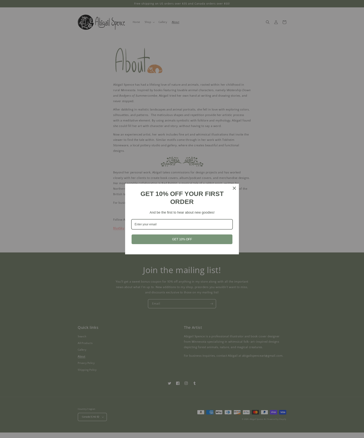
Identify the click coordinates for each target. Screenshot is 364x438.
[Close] (234, 188)
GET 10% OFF (182, 239)
